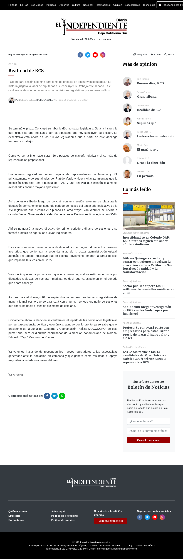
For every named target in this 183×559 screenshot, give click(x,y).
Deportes (64, 4)
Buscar (171, 54)
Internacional (103, 4)
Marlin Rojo (142, 145)
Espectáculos (132, 4)
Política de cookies (63, 520)
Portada (12, 4)
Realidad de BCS (149, 110)
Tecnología (149, 4)
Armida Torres (144, 118)
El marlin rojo (147, 149)
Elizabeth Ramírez (132, 233)
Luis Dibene (143, 79)
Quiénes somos (18, 511)
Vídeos (157, 54)
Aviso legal (58, 511)
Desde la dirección (151, 163)
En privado (145, 176)
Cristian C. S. (143, 158)
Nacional (88, 4)
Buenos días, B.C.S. (151, 83)
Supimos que (146, 123)
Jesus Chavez (144, 92)
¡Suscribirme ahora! (148, 440)
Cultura (76, 4)
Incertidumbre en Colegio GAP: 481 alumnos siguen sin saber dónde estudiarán (146, 241)
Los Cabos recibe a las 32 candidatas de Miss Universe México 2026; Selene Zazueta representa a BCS (144, 357)
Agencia (127, 281)
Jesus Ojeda (28, 100)
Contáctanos (16, 520)
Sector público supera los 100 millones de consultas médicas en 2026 (148, 289)
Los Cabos (37, 4)
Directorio (14, 515)
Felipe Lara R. (144, 132)
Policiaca (51, 4)
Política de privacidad (64, 515)
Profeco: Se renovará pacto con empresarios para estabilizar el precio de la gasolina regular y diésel (146, 333)
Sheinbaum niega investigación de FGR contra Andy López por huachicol (147, 310)
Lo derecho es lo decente (155, 136)
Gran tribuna (147, 96)
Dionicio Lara (143, 171)
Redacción (128, 253)
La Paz (24, 4)
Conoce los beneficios (110, 520)
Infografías (142, 54)
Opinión (117, 4)
